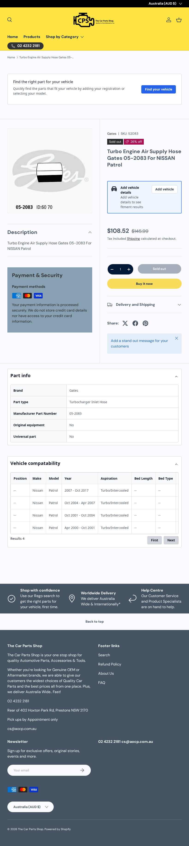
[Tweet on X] (125, 323)
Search (104, 655)
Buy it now (144, 284)
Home (12, 36)
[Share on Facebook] (135, 323)
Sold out (159, 269)
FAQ (101, 682)
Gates (111, 133)
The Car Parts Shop (30, 829)
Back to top (95, 621)
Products (32, 36)
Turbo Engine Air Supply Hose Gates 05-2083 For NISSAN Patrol (47, 57)
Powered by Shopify (57, 829)
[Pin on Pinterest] (145, 323)
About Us (106, 673)
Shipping (133, 238)
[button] (179, 20)
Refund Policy (109, 664)
